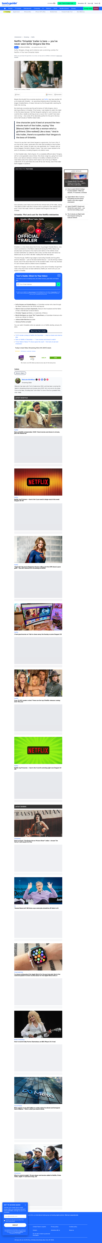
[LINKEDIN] (42, 380)
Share (18, 94)
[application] (38, 184)
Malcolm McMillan (25, 47)
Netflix (33, 37)
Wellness (48, 8)
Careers (35, 1230)
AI (43, 8)
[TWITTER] (37, 380)
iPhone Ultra (27, 11)
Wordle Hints (53, 11)
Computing (37, 8)
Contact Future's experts (39, 1226)
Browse (73, 8)
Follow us (50, 94)
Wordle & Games (64, 8)
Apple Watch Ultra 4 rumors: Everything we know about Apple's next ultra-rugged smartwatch (75, 199)
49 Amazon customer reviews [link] (28, 351)
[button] (97, 3)
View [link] (55, 357)
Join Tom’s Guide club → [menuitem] (67, 3)
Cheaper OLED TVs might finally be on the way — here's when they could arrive (76, 183)
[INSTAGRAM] (39, 380)
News (16, 47)
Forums (96, 8)
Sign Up (15, 1225)
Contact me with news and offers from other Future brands (15, 1220)
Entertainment (27, 8)
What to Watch (20, 373)
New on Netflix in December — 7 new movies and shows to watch (35, 339)
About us (71, 1230)
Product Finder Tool (67, 11)
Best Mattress (81, 11)
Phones (10, 8)
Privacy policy (54, 1226)
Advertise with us (55, 1230)
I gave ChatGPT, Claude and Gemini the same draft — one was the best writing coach (76, 208)
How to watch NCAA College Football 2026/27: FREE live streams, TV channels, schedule (77, 190)
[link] (21, 358)
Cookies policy (73, 1226)
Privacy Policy (23, 1231)
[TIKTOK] (47, 380)
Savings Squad (88, 8)
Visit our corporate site (71, 1215)
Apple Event (16, 11)
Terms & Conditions (18, 1232)
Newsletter (59, 94)
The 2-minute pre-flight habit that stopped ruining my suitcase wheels (75, 215)
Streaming (26, 37)
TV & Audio (18, 8)
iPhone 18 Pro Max (41, 11)
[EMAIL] (45, 380)
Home (55, 8)
